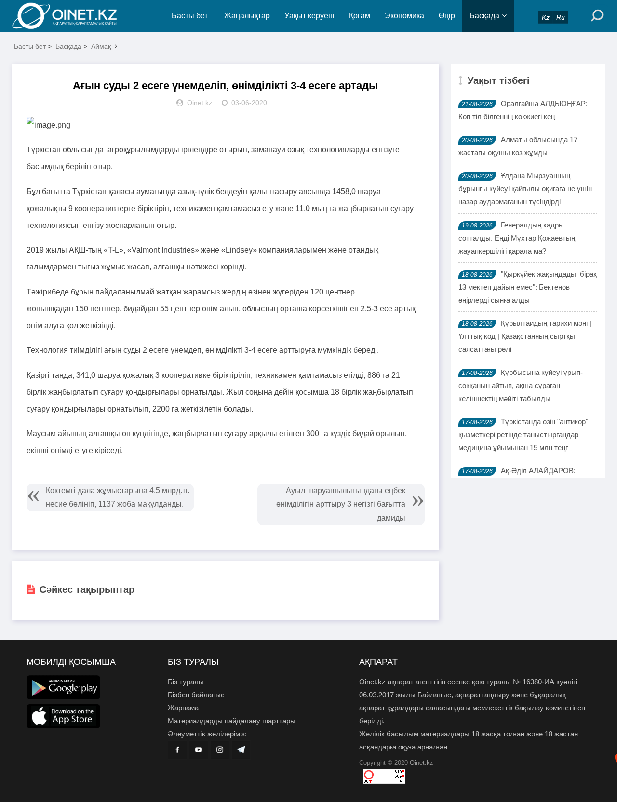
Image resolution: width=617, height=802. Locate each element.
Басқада (484, 16)
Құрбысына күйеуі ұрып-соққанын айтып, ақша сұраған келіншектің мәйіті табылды (520, 385)
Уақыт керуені (309, 16)
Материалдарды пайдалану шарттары (231, 721)
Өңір (447, 16)
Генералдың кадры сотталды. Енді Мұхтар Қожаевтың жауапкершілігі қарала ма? (516, 238)
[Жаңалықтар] (72, 16)
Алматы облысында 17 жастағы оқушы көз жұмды (517, 146)
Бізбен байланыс (196, 695)
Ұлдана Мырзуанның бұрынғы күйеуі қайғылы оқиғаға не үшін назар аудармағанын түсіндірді (525, 189)
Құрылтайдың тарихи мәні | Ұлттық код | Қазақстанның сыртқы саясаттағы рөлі (524, 336)
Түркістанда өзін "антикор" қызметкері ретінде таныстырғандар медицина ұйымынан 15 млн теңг (523, 434)
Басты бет (190, 16)
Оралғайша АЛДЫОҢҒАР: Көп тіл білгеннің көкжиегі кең (523, 109)
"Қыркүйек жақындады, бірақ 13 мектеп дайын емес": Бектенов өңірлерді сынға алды (527, 287)
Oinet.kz (421, 762)
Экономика (404, 16)
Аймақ (101, 46)
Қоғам (359, 16)
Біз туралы (186, 682)
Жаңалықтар (247, 16)
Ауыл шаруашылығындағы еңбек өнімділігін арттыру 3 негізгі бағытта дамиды (340, 504)
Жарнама (183, 708)
